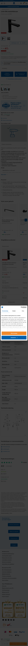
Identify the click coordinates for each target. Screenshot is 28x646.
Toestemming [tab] (5, 310)
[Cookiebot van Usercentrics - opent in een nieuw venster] (21, 307)
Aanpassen (13, 337)
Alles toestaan (14, 333)
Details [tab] (14, 310)
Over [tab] (23, 310)
